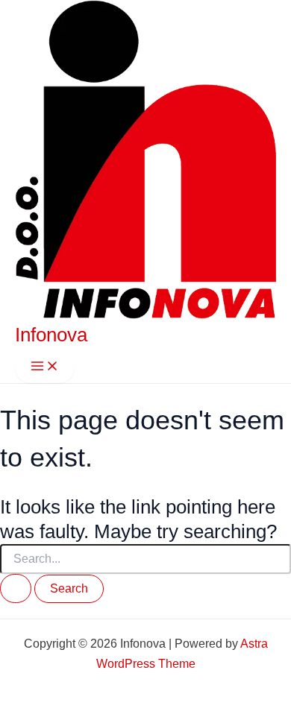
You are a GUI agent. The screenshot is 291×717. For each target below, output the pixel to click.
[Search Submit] (15, 588)
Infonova (51, 334)
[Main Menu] (45, 367)
